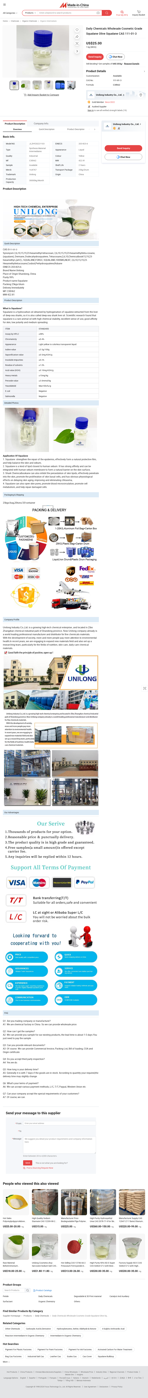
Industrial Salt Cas (36, 1356)
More (5, 1361)
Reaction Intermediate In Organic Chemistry (24, 1335)
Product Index (132, 1372)
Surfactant (8, 1301)
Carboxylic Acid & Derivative (38, 1328)
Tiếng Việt (69, 1380)
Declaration (103, 1386)
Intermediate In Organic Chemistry (65, 1335)
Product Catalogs (44, 1290)
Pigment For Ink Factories (80, 1349)
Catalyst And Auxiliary (119, 1296)
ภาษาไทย (137, 1378)
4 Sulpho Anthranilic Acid (113, 1328)
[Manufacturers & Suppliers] (74, 5)
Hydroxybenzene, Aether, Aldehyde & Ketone (76, 1328)
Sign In (91, 110)
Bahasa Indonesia (84, 1380)
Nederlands (96, 1378)
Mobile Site (69, 1374)
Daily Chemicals (45, 1296)
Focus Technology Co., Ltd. (55, 1386)
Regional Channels (117, 1372)
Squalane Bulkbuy (106, 1356)
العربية (106, 1378)
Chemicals (15, 21)
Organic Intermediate (48, 21)
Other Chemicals (12, 1328)
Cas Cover (87, 1356)
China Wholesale (71, 1372)
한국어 (114, 1378)
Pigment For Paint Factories (50, 1349)
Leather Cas (55, 1356)
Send (27, 1162)
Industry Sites (101, 1372)
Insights (80, 1374)
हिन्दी (129, 1378)
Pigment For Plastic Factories (18, 1349)
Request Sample (131, 63)
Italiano (76, 1378)
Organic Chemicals (29, 21)
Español (32, 1378)
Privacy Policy (116, 1386)
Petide (6, 1296)
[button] (89, 129)
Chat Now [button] (117, 56)
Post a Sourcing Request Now (38, 1167)
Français (53, 1378)
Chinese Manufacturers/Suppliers (48, 1372)
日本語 (122, 1378)
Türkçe (59, 1380)
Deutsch (85, 1378)
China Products (26, 1372)
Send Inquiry (94, 56)
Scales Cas (72, 1356)
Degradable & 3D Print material (87, 1296)
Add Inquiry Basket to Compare (43, 94)
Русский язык (64, 1378)
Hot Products (12, 1372)
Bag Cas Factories (13, 1356)
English (23, 1378)
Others (77, 1301)
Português (42, 1378)
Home (5, 21)
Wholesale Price (87, 1372)
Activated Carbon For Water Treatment (115, 1349)
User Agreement (90, 1386)
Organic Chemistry (46, 1301)
